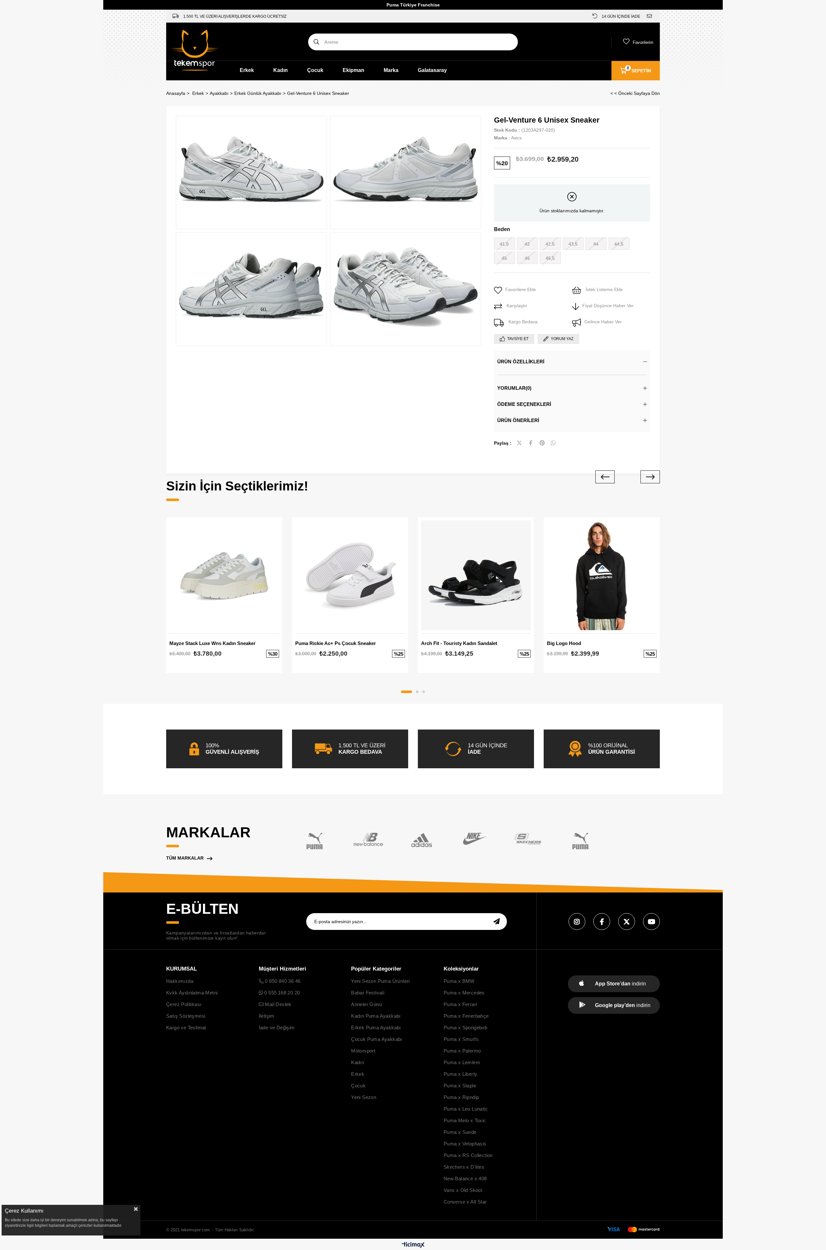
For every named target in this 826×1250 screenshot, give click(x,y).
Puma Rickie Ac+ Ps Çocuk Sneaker (335, 643)
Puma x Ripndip (461, 1097)
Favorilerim (643, 42)
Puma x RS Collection (468, 1155)
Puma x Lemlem (462, 1062)
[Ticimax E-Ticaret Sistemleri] (413, 1245)
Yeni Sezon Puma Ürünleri (380, 981)
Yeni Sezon (363, 1097)
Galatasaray (432, 70)
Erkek (247, 70)
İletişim (267, 1016)
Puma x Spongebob (465, 1027)
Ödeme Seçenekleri (524, 404)
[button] (406, 692)
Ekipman (353, 70)
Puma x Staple (460, 1085)
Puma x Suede (460, 1132)
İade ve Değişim (277, 1027)
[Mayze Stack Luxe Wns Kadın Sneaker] (224, 575)
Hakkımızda (179, 981)
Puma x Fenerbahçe (466, 1016)
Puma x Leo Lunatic (466, 1109)
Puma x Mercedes (464, 992)
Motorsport (363, 1050)
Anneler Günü (366, 1004)
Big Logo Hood (564, 643)
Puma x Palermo (462, 1050)
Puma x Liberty (461, 1074)
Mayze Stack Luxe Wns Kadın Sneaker (212, 643)
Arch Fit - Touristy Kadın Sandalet (459, 643)
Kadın (280, 70)
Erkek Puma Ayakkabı (376, 1027)
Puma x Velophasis (465, 1143)
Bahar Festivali (367, 992)
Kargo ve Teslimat (186, 1027)
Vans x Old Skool (463, 1190)
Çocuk (315, 70)
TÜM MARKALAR (185, 858)
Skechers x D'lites (464, 1167)
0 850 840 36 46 (282, 981)
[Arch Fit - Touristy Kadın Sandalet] (476, 575)
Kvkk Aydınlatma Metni (191, 992)
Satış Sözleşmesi (185, 1016)
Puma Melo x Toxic (465, 1120)
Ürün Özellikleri (520, 361)
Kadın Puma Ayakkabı (376, 1016)
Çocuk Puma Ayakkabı (376, 1039)
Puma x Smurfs (461, 1039)
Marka (391, 70)
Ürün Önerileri (518, 420)
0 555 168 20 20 (281, 992)
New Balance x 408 (465, 1178)
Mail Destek (278, 1004)
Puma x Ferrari (460, 1004)
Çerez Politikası (183, 1004)
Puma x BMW (459, 981)
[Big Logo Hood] (602, 575)
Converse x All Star (465, 1202)
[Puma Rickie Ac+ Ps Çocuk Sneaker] (350, 575)
